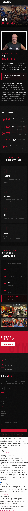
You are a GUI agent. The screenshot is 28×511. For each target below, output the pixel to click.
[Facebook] (5, 388)
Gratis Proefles (8, 344)
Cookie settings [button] (15, 445)
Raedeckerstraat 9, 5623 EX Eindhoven (13, 361)
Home (2, 394)
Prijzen (2, 409)
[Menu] (24, 2)
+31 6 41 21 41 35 (8, 365)
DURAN (7, 376)
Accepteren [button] (3, 447)
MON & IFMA (3, 415)
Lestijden (3, 411)
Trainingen (3, 399)
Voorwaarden (9, 435)
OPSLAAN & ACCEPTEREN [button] (7, 510)
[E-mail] (9, 388)
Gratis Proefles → (14, 430)
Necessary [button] (3, 481)
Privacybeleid (4, 417)
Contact (2, 403)
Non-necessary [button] (4, 494)
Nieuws (2, 401)
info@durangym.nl (9, 369)
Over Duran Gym (4, 397)
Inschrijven (3, 413)
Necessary (4, 482)
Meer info (6, 348)
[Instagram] (2, 388)
